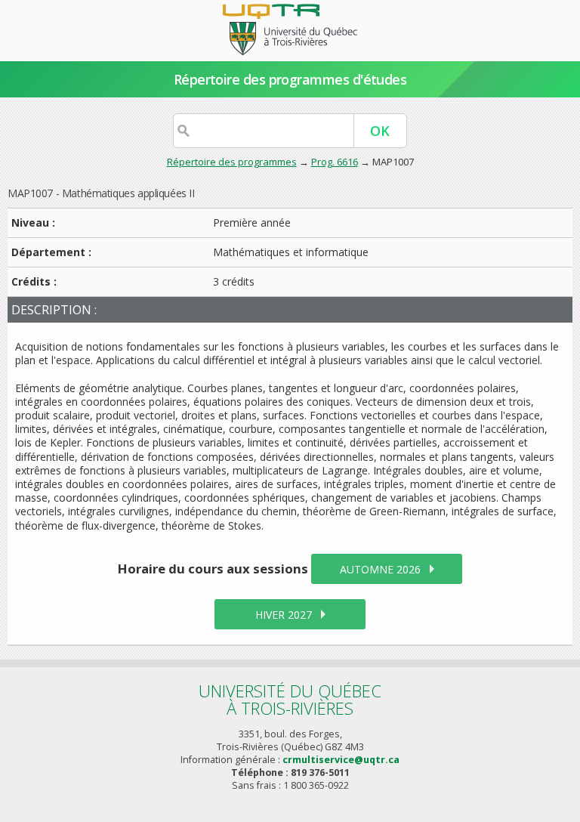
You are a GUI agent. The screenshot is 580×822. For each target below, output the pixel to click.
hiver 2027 (283, 614)
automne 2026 (380, 569)
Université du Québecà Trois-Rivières (290, 699)
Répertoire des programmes (232, 161)
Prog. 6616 (334, 161)
